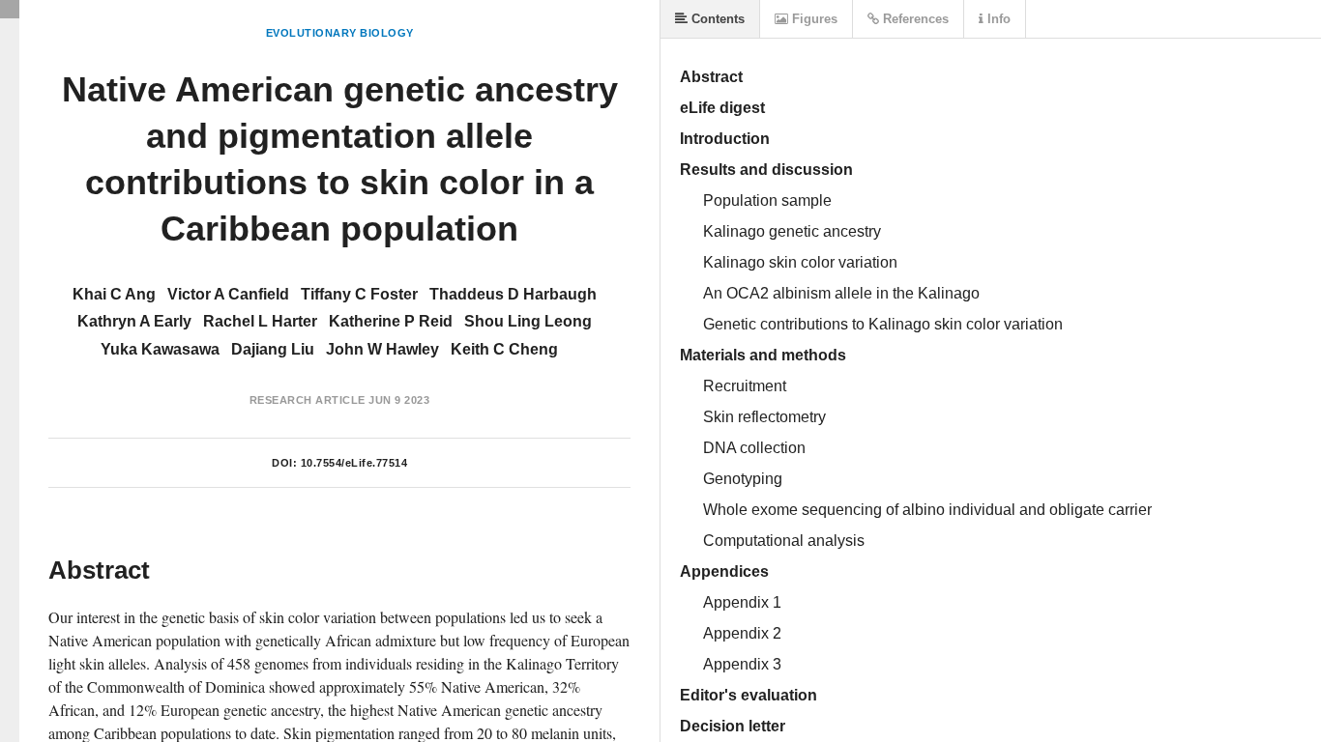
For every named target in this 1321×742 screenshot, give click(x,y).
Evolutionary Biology (340, 33)
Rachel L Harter (260, 321)
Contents (716, 19)
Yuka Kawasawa (160, 349)
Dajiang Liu (272, 349)
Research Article (308, 400)
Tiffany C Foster (359, 294)
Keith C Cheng (504, 349)
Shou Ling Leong (528, 321)
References (914, 19)
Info (997, 19)
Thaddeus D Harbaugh (513, 294)
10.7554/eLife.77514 (354, 463)
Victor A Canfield (228, 294)
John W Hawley (382, 349)
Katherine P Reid (391, 321)
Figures (812, 19)
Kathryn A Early (134, 321)
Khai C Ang (114, 294)
